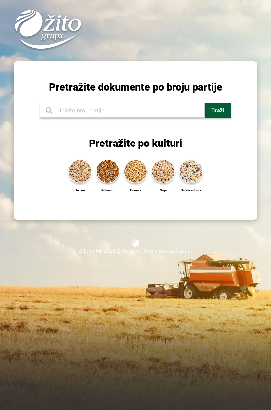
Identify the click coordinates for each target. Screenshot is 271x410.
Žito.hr (86, 251)
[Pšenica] (135, 170)
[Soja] (163, 170)
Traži (217, 110)
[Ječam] (80, 170)
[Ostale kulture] (191, 170)
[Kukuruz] (108, 170)
